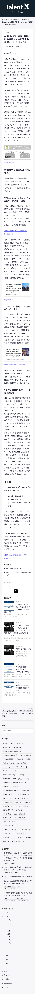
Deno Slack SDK (10, 889)
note (6, 987)
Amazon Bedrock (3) (10, 755)
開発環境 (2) (20, 841)
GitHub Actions (10, 886)
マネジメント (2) (25, 830)
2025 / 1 (9, 951)
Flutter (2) (6, 779)
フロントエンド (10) (9, 826)
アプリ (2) (19, 810)
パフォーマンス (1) (9, 822)
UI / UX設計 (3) (8, 810)
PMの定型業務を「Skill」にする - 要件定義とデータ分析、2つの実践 (18, 868)
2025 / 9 (9, 928)
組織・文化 (8, 898)
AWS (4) (28, 759)
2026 (6, 912)
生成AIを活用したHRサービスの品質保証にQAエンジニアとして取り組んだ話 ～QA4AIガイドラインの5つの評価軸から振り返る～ (18, 856)
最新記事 (5, 849)
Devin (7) (22, 775)
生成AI (11, 863)
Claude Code (19, 898)
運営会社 (7, 975)
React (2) (25, 798)
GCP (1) (27, 779)
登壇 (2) (28, 837)
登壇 (17, 46)
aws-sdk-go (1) (8, 767)
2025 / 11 (10, 922)
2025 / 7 (9, 934)
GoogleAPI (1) (26, 790)
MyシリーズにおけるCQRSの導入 (26, 711)
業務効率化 (8, 872)
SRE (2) (26, 806)
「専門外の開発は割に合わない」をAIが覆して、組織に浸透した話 (18, 894)
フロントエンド (23, 901)
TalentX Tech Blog (17, 7)
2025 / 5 (9, 939)
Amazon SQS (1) (8, 759)
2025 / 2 (9, 948)
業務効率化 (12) (8, 837)
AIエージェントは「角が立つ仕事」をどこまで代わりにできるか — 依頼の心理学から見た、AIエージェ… (17, 630)
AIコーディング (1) (17, 743)
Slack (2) (27, 802)
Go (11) (15, 786)
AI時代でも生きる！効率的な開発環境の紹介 (23, 687)
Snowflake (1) (7, 806)
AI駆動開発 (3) (19, 747)
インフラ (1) (7, 814)
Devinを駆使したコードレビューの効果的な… (9, 713)
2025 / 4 (9, 942)
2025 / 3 (9, 945)
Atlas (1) (20, 759)
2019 (6, 963)
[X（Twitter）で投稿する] (16, 591)
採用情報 (7, 979)
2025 (6, 916)
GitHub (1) (6, 782)
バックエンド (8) (19, 818)
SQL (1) (18, 806)
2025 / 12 (10, 919)
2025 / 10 (10, 925)
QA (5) (17, 798)
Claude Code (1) (21, 767)
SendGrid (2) (7, 802)
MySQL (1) (25, 794)
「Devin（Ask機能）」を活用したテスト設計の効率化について (17, 608)
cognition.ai (8, 299)
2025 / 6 (9, 936)
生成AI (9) (20, 837)
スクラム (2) (7, 818)
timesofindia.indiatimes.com (14, 364)
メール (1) (6, 833)
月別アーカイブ (7, 908)
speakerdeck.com (10, 162)
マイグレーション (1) (10, 830)
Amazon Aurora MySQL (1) (12, 751)
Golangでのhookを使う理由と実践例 (18, 876)
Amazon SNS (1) (25, 755)
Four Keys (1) (17, 779)
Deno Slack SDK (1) (9, 775)
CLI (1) (5, 771)
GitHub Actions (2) (19, 782)
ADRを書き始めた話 (13, 568)
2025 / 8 (9, 931)
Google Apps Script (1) (10, 790)
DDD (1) (13, 771)
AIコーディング (10, 901)
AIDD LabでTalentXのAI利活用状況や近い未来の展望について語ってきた (16, 39)
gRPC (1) (16, 794)
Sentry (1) (18, 802)
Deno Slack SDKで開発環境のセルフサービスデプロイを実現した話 (18, 882)
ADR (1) (5, 743)
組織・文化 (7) (8, 841)
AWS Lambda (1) (8, 763)
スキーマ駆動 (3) (19, 814)
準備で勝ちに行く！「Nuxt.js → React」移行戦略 (22, 669)
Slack (19, 886)
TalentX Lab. (9, 983)
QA (6, 863)
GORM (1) (6, 794)
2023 (6, 959)
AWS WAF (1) (21, 763)
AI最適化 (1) (7, 747)
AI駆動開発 (9, 46)
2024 (6, 955)
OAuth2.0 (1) (7, 798)
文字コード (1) (17, 833)
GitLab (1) (6, 786)
